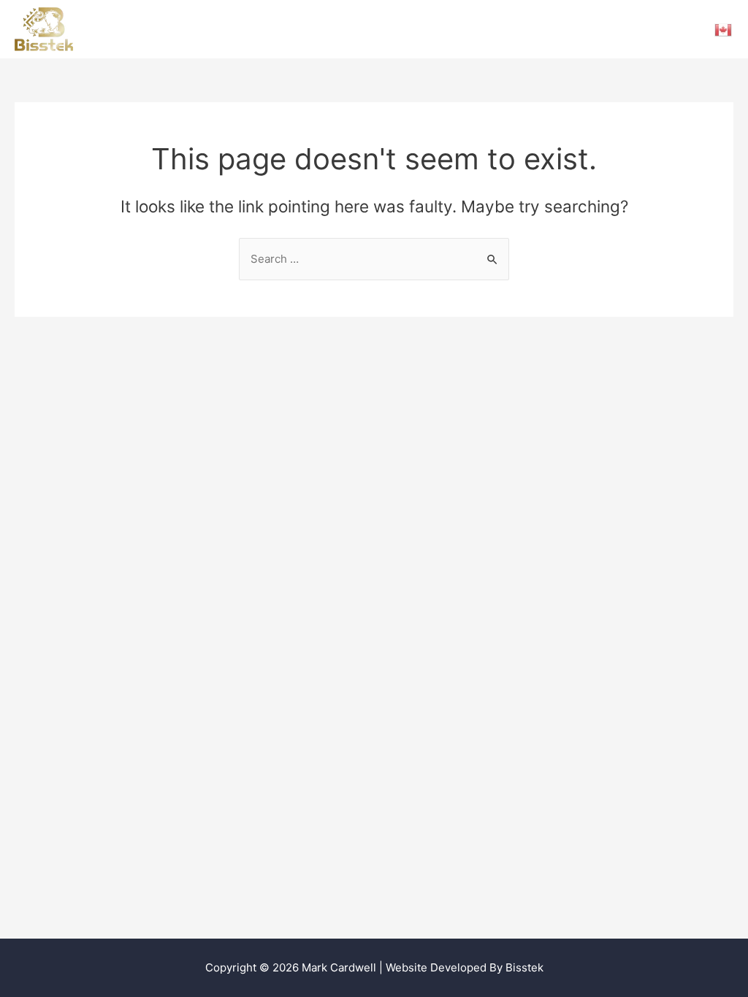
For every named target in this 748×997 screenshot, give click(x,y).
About (626, 29)
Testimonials (348, 29)
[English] (723, 29)
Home (278, 29)
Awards (570, 29)
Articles (423, 29)
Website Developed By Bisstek (464, 967)
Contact (683, 29)
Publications (497, 29)
